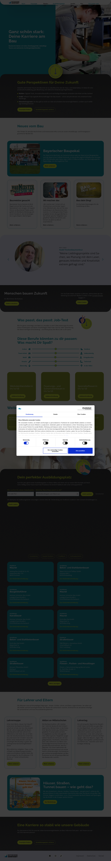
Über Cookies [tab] (81, 414)
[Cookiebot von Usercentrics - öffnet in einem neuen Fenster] (85, 408)
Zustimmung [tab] (29, 414)
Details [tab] (55, 414)
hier (67, 435)
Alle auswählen (80, 450)
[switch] (45, 443)
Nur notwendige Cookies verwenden (55, 450)
